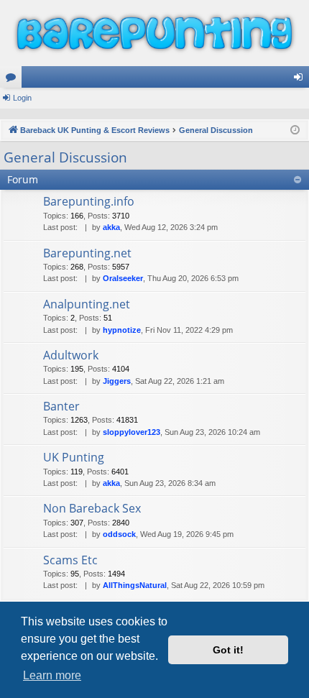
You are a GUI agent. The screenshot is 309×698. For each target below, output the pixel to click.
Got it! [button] (228, 650)
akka (111, 227)
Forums (14, 80)
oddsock (119, 534)
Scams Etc (70, 560)
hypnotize (122, 330)
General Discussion (65, 157)
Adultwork (70, 355)
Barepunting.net (87, 253)
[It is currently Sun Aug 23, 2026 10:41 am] (295, 130)
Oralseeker (123, 278)
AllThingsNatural (135, 585)
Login (22, 97)
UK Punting (73, 457)
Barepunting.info (88, 201)
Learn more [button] (52, 675)
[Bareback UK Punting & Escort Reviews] (154, 33)
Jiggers (117, 381)
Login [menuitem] (301, 80)
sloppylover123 (131, 432)
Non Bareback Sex (92, 508)
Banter (61, 406)
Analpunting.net (86, 304)
